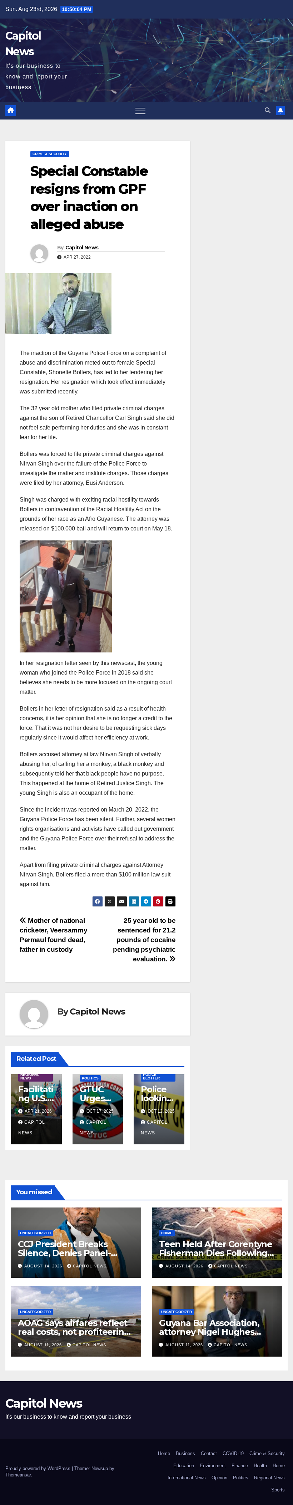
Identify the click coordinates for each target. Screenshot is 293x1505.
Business (185, 1453)
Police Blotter (151, 1076)
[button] (267, 110)
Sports (278, 1490)
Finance (240, 1465)
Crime (167, 1233)
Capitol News (82, 247)
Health (260, 1465)
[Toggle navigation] (140, 111)
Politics (90, 1078)
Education (183, 1465)
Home (164, 1453)
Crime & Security (50, 154)
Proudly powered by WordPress (38, 1468)
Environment (213, 1465)
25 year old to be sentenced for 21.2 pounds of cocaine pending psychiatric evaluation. (144, 940)
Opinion (219, 1477)
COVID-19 (233, 1453)
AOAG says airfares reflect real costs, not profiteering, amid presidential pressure (74, 1332)
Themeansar (18, 1475)
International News (187, 1477)
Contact (209, 1453)
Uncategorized (35, 1233)
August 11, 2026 (43, 1345)
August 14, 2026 (44, 1266)
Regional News (29, 1076)
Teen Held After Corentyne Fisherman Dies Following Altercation (215, 1253)
